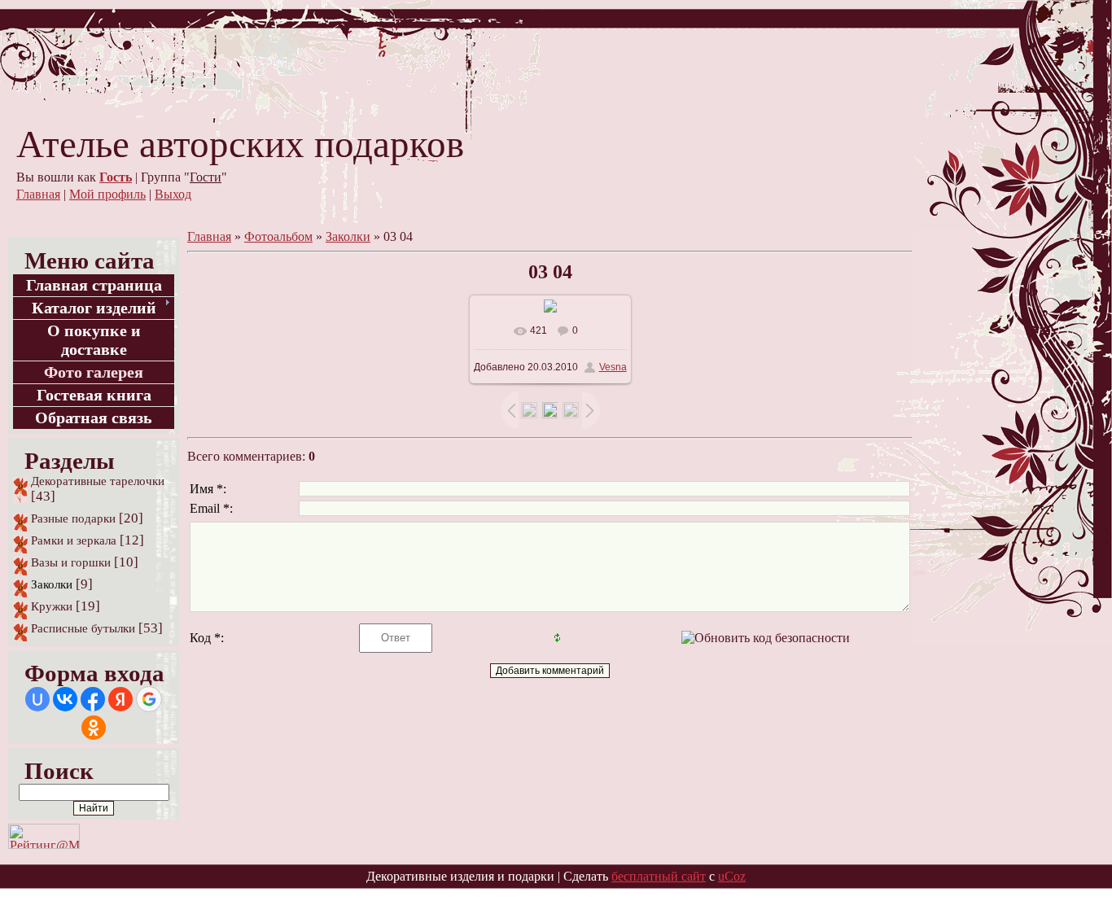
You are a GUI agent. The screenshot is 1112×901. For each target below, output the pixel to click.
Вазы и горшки (71, 562)
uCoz (732, 876)
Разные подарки (73, 518)
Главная (38, 194)
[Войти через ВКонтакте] (65, 699)
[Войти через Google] (149, 699)
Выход (173, 194)
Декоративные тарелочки (97, 481)
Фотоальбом (278, 236)
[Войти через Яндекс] (120, 699)
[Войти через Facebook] (93, 699)
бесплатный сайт (658, 876)
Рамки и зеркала (73, 540)
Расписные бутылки (83, 628)
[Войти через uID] (37, 699)
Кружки (51, 606)
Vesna (613, 367)
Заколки (51, 584)
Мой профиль (107, 194)
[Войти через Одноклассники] (93, 727)
